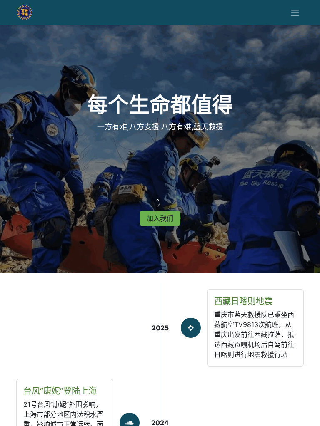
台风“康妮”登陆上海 (60, 391)
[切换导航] (295, 12)
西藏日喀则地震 (243, 301)
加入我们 (160, 218)
